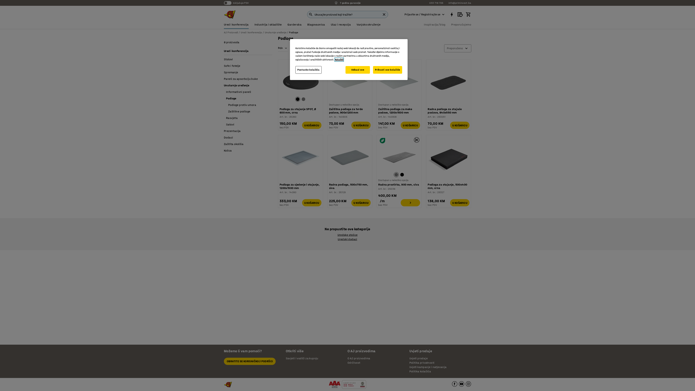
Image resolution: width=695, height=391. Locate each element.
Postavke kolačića (308, 69)
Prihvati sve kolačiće (387, 69)
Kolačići (339, 59)
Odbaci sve (357, 69)
